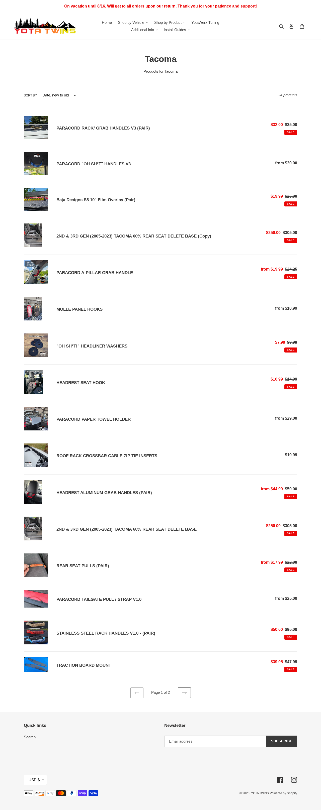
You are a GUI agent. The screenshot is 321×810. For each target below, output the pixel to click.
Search (30, 737)
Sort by (30, 95)
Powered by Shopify (283, 793)
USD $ (34, 780)
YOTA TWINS (260, 793)
